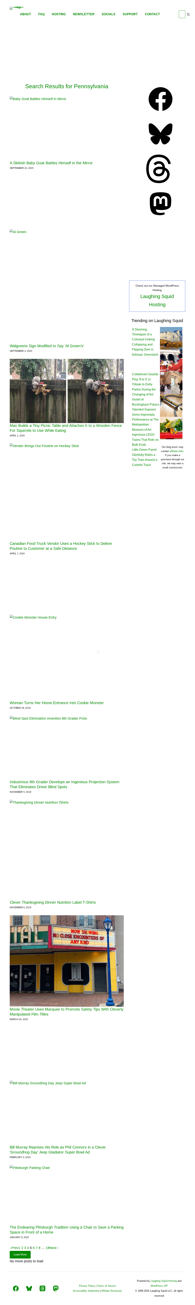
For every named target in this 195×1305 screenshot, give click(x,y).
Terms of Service (106, 1285)
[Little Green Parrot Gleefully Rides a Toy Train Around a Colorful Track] (171, 428)
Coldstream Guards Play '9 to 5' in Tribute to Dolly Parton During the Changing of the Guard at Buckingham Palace (145, 389)
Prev (14, 1248)
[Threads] (160, 182)
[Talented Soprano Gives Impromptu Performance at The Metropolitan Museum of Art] (171, 383)
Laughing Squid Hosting (164, 1280)
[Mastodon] (160, 217)
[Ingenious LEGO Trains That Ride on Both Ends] (171, 405)
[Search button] (188, 14)
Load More (20, 1254)
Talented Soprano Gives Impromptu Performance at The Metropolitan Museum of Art (145, 419)
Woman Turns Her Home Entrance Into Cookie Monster (57, 703)
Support (130, 14)
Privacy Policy (87, 1285)
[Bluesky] (160, 147)
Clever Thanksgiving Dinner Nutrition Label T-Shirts (53, 902)
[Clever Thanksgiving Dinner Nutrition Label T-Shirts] (67, 850)
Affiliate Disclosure (111, 1290)
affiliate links (177, 451)
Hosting (59, 14)
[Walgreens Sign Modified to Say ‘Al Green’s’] (67, 286)
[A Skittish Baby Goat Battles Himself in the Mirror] (67, 128)
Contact (152, 14)
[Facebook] (160, 112)
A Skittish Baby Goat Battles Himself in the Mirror (51, 163)
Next (54, 1248)
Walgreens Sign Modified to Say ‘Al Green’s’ (47, 346)
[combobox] (182, 14)
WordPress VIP (159, 1285)
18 (48, 1248)
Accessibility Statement (86, 1290)
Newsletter (83, 14)
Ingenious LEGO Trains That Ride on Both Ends (145, 439)
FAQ (41, 14)
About (25, 14)
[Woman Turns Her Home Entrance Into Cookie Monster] (67, 657)
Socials (108, 14)
